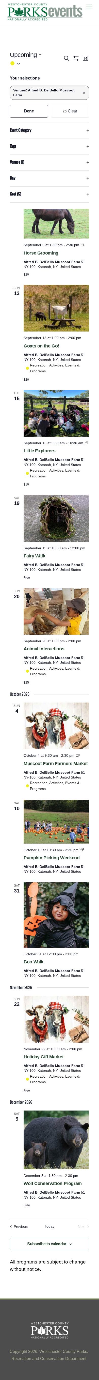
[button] (36, 63)
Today (49, 1226)
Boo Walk (33, 961)
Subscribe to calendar (46, 1244)
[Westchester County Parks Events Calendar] (45, 18)
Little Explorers (39, 450)
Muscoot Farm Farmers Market (56, 763)
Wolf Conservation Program (53, 1183)
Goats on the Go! (41, 345)
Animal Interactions (44, 648)
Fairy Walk (34, 555)
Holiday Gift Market (43, 1056)
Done (29, 111)
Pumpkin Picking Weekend (52, 857)
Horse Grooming (41, 253)
